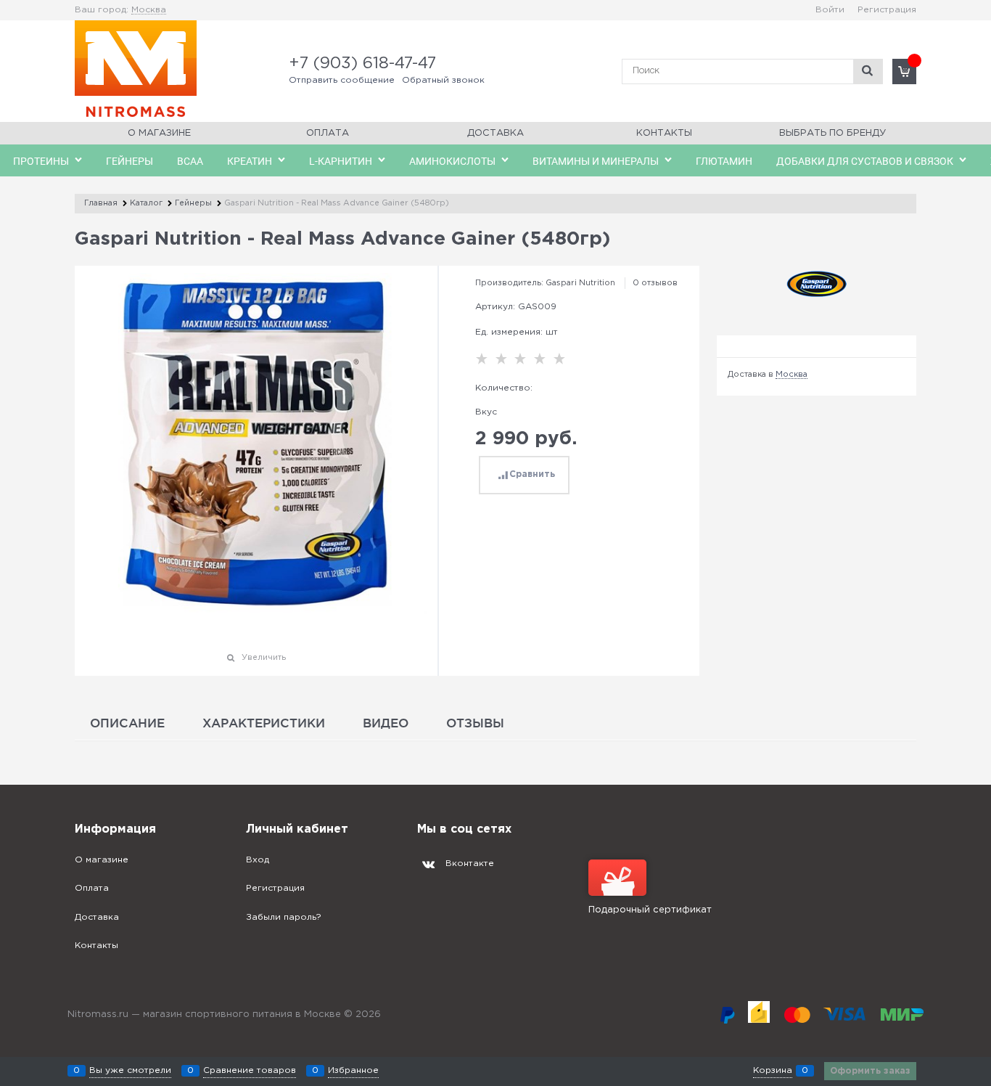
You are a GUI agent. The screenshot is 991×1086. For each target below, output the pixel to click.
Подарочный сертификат (650, 910)
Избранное (353, 1070)
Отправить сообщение (342, 80)
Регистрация (887, 10)
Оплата (327, 133)
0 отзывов (655, 283)
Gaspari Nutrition (580, 283)
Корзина (772, 1070)
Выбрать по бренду (832, 133)
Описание (127, 722)
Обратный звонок (443, 80)
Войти (829, 10)
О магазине (159, 133)
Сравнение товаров (249, 1070)
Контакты (664, 133)
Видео (385, 722)
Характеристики (263, 722)
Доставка (495, 133)
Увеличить (264, 657)
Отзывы (475, 722)
